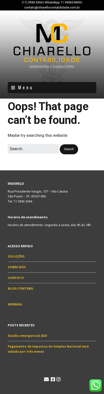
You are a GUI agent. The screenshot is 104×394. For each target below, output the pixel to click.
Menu (26, 87)
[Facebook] (53, 379)
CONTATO (16, 277)
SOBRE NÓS (17, 267)
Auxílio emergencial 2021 (27, 335)
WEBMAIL (15, 304)
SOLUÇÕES (16, 256)
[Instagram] (58, 379)
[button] (69, 149)
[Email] (47, 379)
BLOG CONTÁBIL (21, 288)
